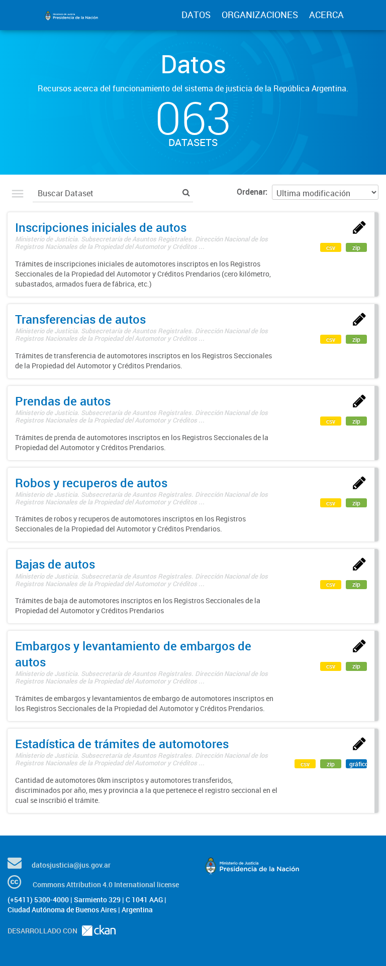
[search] (186, 192)
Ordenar (251, 192)
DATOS (196, 15)
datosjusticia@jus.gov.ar (71, 865)
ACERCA (326, 15)
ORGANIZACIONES (260, 15)
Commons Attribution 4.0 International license (106, 884)
